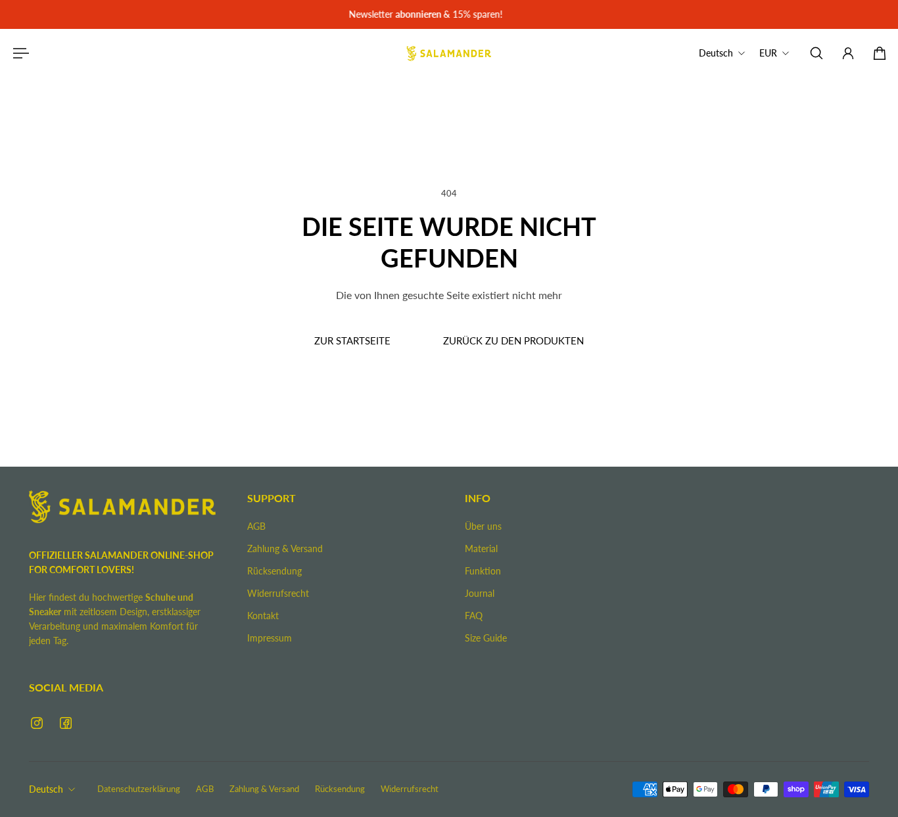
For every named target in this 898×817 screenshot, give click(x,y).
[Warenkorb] (879, 53)
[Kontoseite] (848, 53)
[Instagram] (36, 723)
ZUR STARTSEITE (352, 340)
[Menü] (18, 53)
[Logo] (449, 53)
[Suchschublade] (816, 53)
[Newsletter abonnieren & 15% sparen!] (448, 14)
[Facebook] (65, 723)
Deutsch (46, 789)
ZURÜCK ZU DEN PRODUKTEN (513, 340)
